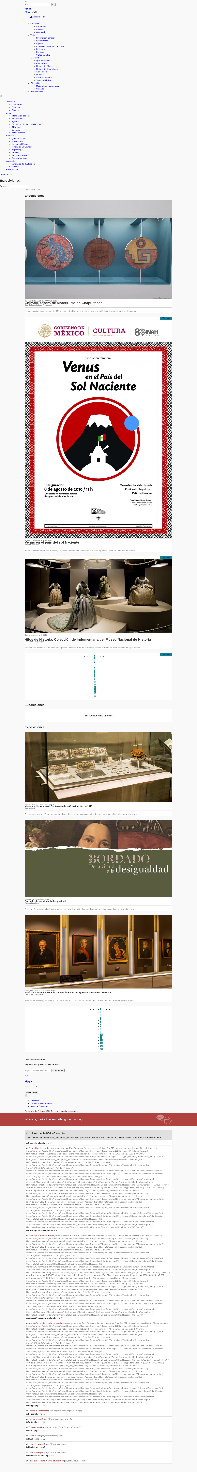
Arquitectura (41, 63)
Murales (40, 74)
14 (95, 693)
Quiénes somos (43, 60)
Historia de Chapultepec (47, 69)
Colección (34, 24)
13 (95, 690)
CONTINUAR (57, 1070)
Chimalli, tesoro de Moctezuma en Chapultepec (63, 303)
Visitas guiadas (43, 55)
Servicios (40, 52)
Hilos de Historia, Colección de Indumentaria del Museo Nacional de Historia (88, 639)
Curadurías (41, 26)
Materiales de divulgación (47, 86)
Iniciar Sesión (38, 17)
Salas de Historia (44, 77)
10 (95, 682)
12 (95, 687)
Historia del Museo (44, 66)
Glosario (40, 89)
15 (95, 696)
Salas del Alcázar (44, 80)
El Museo (34, 58)
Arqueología (41, 72)
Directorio (34, 1100)
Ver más (166, 318)
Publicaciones (36, 91)
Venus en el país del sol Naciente (52, 542)
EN (35, 12)
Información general (45, 38)
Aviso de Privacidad (39, 1106)
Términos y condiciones (41, 1103)
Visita (32, 35)
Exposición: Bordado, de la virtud (51, 46)
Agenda (39, 43)
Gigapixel (40, 32)
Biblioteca (40, 49)
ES (29, 12)
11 (95, 685)
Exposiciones (42, 41)
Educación (35, 83)
